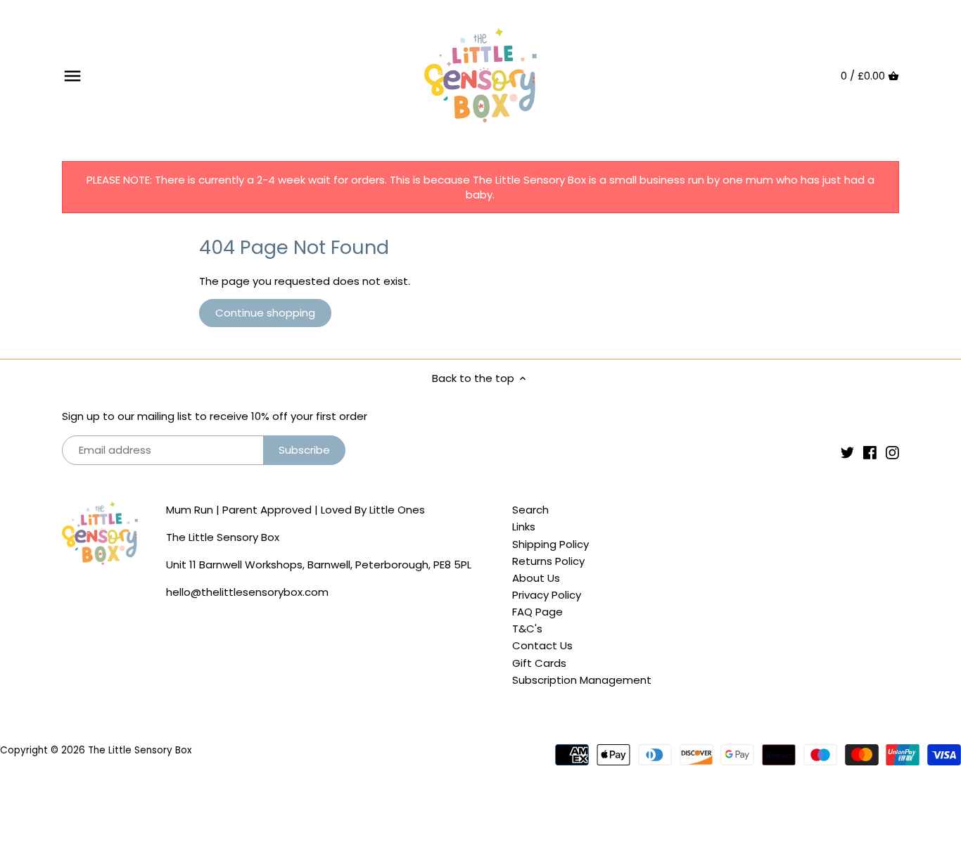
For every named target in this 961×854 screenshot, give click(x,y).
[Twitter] (847, 452)
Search (530, 509)
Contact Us (542, 645)
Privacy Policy (546, 594)
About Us (536, 578)
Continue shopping (265, 312)
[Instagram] (892, 452)
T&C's (527, 628)
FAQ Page (537, 611)
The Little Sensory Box (139, 750)
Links (523, 526)
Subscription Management (581, 680)
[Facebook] (870, 452)
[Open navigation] (72, 76)
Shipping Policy (550, 544)
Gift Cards (539, 663)
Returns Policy (548, 561)
